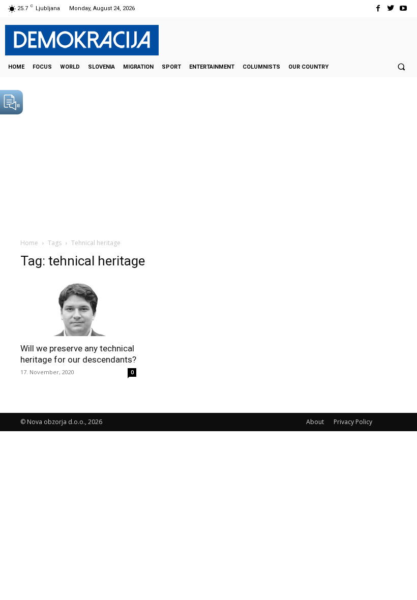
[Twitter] (390, 8)
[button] (401, 66)
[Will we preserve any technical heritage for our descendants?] (78, 308)
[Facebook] (377, 8)
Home (29, 242)
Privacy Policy (353, 421)
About (315, 421)
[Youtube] (403, 8)
